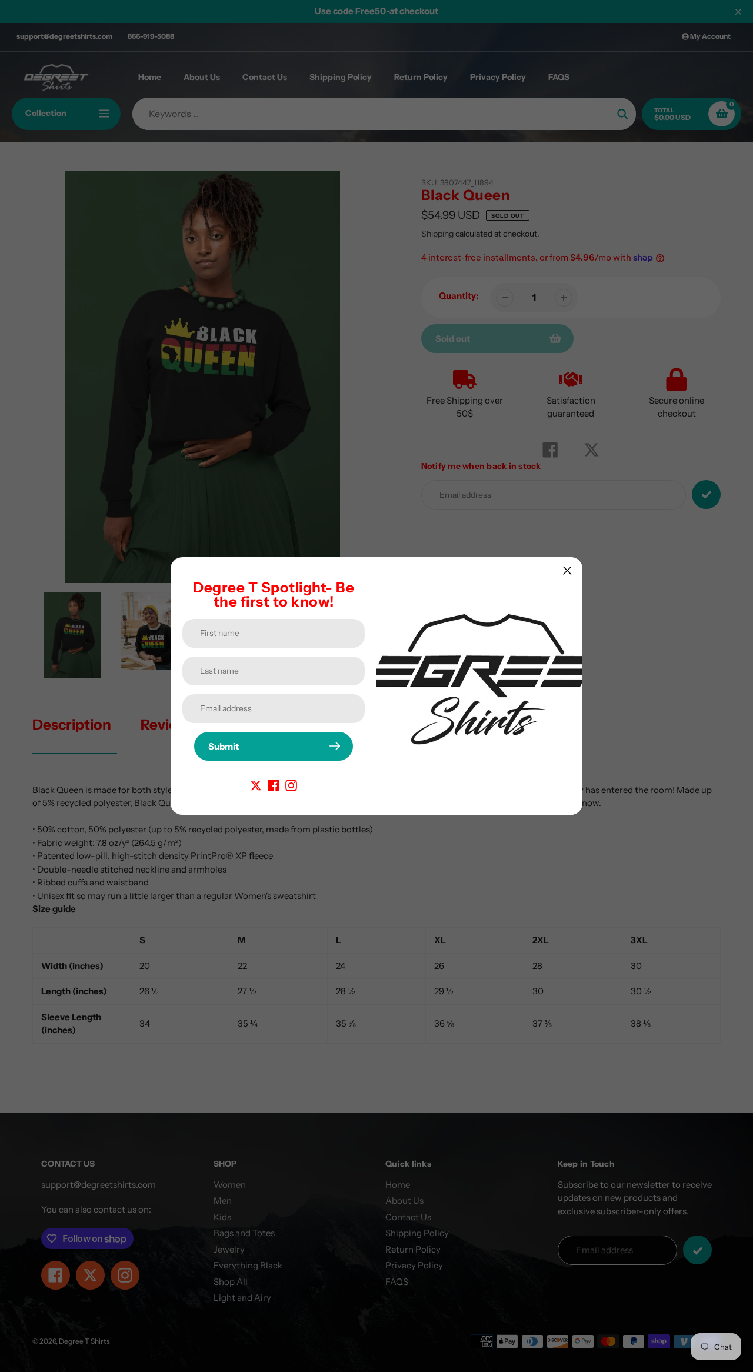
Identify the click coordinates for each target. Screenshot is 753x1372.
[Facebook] (273, 784)
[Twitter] (256, 784)
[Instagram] (291, 784)
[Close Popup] (567, 570)
